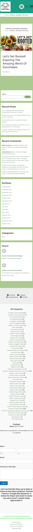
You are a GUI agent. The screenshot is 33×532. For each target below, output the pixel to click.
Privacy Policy (16, 522)
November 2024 (7, 195)
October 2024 (6, 198)
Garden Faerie (6, 172)
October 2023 (6, 224)
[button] (26, 6)
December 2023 (7, 221)
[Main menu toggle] (21, 6)
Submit (3, 483)
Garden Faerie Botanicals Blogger (12, 256)
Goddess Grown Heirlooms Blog (12, 270)
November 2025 (7, 192)
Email (2, 457)
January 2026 (6, 187)
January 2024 (6, 218)
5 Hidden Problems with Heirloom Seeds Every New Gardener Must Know (14, 147)
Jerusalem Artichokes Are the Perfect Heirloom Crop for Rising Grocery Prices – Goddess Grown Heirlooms (16, 158)
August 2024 (6, 204)
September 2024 (7, 201)
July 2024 (5, 206)
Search (4, 94)
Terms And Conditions (16, 526)
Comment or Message (7, 467)
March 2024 (5, 212)
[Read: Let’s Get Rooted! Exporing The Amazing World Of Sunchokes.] (16, 43)
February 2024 (6, 215)
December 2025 (7, 189)
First (1, 453)
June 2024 (5, 209)
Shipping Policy (16, 528)
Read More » (6, 72)
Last (18, 453)
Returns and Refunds (16, 524)
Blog (3, 237)
